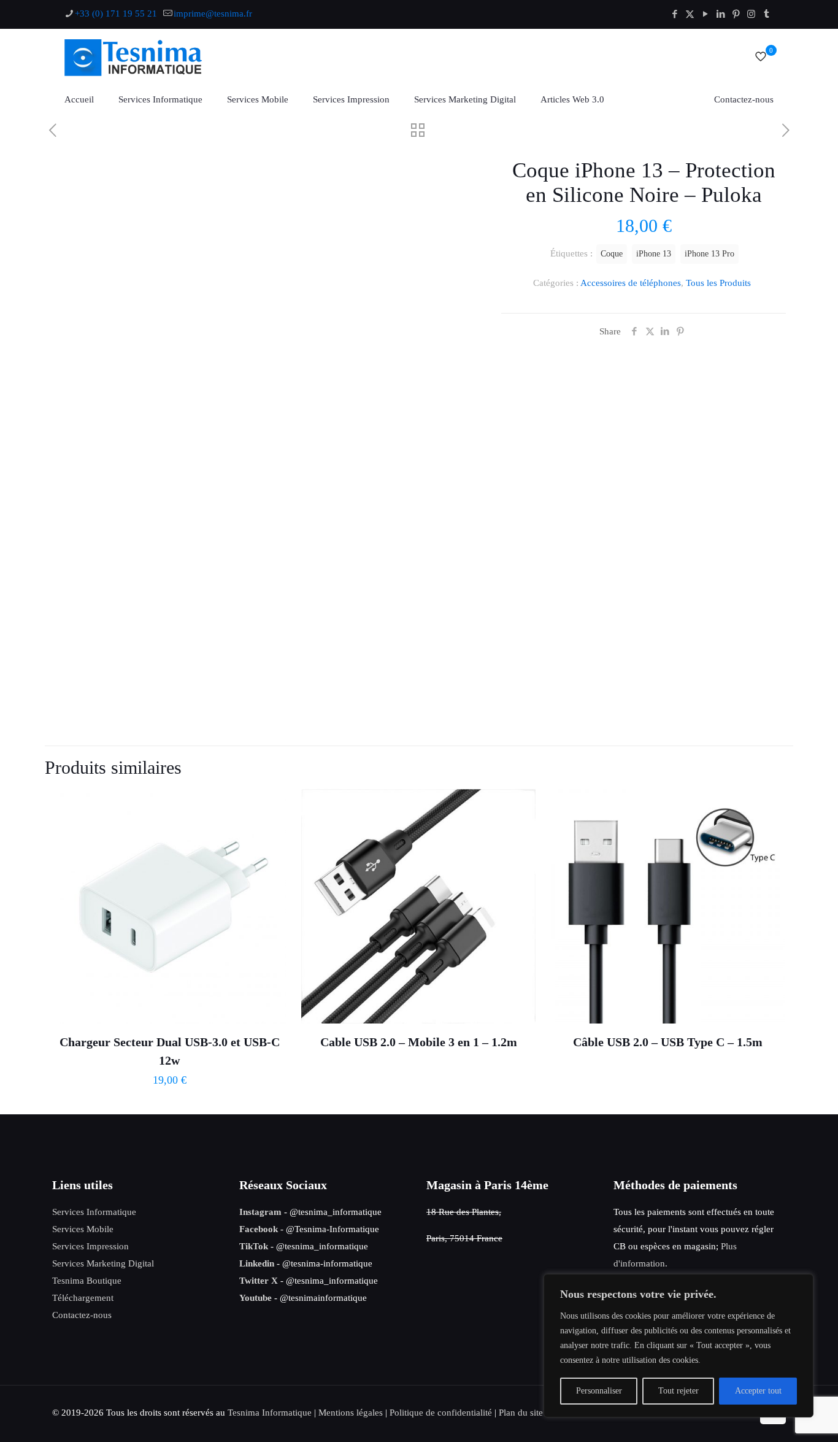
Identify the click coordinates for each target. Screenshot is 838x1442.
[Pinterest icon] (735, 14)
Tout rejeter (678, 1390)
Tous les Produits (718, 283)
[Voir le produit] (269, 806)
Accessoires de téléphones (630, 283)
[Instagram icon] (751, 14)
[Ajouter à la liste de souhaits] (269, 833)
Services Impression (90, 1246)
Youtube (255, 1298)
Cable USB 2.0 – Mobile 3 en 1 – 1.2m (418, 1042)
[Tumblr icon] (766, 14)
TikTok (253, 1246)
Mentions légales (350, 1412)
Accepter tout (758, 1390)
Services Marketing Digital (103, 1263)
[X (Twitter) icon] (689, 14)
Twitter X (258, 1281)
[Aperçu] (269, 859)
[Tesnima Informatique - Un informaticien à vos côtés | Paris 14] (149, 56)
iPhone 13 (653, 253)
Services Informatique (94, 1212)
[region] (678, 1345)
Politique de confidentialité (441, 1412)
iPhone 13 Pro (709, 253)
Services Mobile (82, 1229)
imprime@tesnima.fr (213, 13)
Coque (612, 253)
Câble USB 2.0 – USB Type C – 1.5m (668, 1042)
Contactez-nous (82, 1315)
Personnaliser (599, 1390)
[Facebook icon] (674, 14)
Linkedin (256, 1263)
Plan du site (521, 1412)
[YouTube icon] (705, 14)
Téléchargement (82, 1298)
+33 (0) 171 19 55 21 (116, 13)
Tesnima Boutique (86, 1281)
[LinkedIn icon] (720, 14)
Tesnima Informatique (270, 1412)
